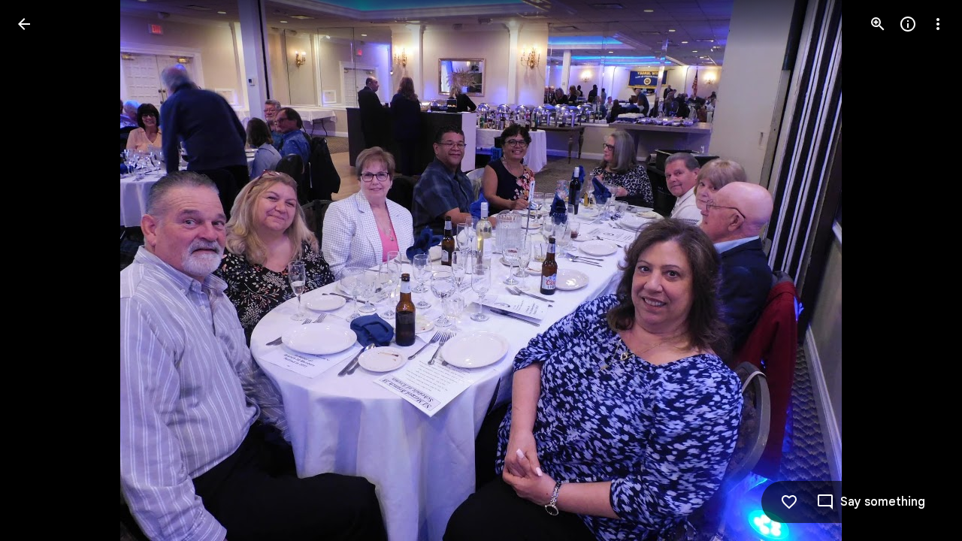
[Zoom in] (878, 24)
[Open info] (908, 24)
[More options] (938, 24)
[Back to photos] (24, 24)
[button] (42, 270)
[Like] (789, 502)
